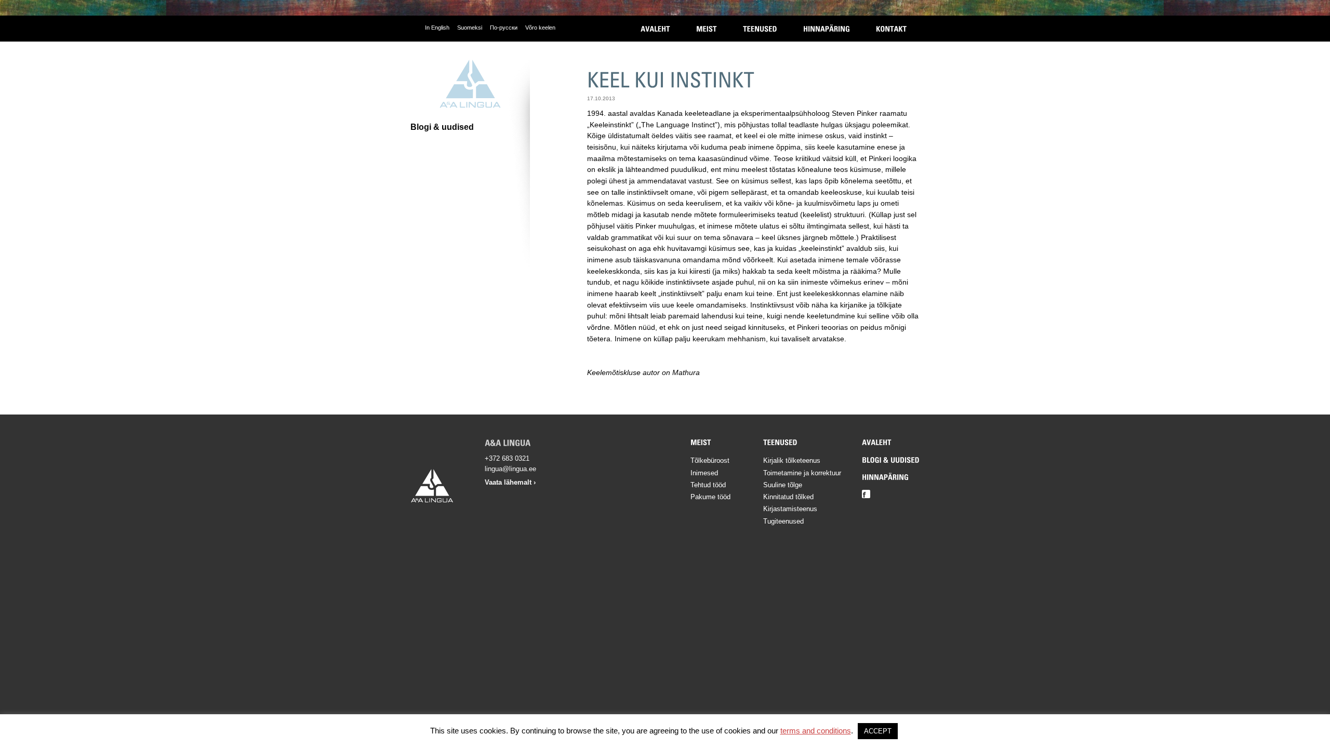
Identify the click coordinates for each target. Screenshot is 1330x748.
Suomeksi (469, 27)
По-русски (503, 27)
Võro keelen (540, 27)
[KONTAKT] (891, 29)
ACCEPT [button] (878, 731)
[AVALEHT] (655, 29)
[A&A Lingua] (470, 84)
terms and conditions (815, 730)
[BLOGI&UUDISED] (891, 459)
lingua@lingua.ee (510, 469)
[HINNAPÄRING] (826, 29)
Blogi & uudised (442, 127)
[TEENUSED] (760, 29)
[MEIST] (706, 29)
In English (437, 27)
